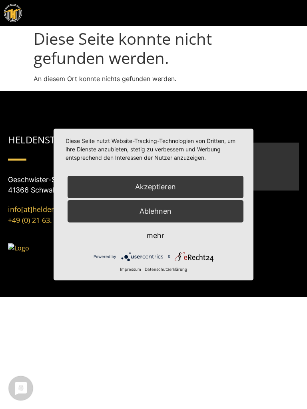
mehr (155, 235)
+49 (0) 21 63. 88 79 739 (47, 220)
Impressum (130, 269)
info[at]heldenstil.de (42, 209)
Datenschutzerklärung (166, 269)
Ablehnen (155, 211)
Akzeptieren (155, 187)
